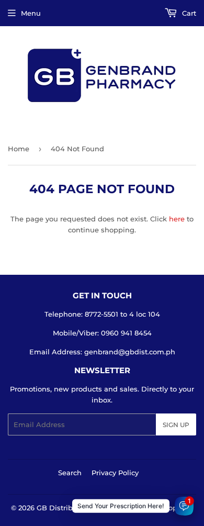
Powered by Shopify (151, 507)
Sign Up (176, 425)
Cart (188, 13)
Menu (31, 13)
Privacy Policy (115, 472)
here (177, 219)
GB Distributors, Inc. (71, 507)
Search (70, 472)
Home (18, 148)
